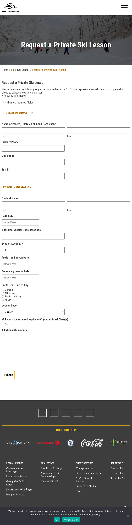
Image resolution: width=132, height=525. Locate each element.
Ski (12, 70)
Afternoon (10, 293)
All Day (8, 299)
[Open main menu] (124, 8)
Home (5, 70)
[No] (127, 516)
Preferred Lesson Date (15, 257)
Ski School (23, 70)
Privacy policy (71, 519)
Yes (6, 324)
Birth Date (8, 216)
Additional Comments (14, 330)
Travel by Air (118, 478)
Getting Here (118, 473)
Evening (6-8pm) (13, 296)
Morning (9, 289)
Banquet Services (15, 494)
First (4, 136)
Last (69, 136)
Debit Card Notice (86, 486)
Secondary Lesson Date (16, 271)
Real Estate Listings (51, 468)
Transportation (84, 468)
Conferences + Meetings (14, 470)
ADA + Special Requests (84, 480)
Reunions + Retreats (17, 476)
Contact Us (117, 468)
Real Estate (47, 463)
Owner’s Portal (49, 481)
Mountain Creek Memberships (50, 475)
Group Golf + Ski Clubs (15, 483)
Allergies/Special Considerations (21, 230)
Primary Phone (11, 142)
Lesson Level (9, 305)
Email (5, 169)
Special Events (14, 463)
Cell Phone (8, 155)
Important (117, 463)
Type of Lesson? (12, 243)
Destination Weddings (19, 489)
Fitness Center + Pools (88, 473)
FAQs (79, 491)
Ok (56, 519)
